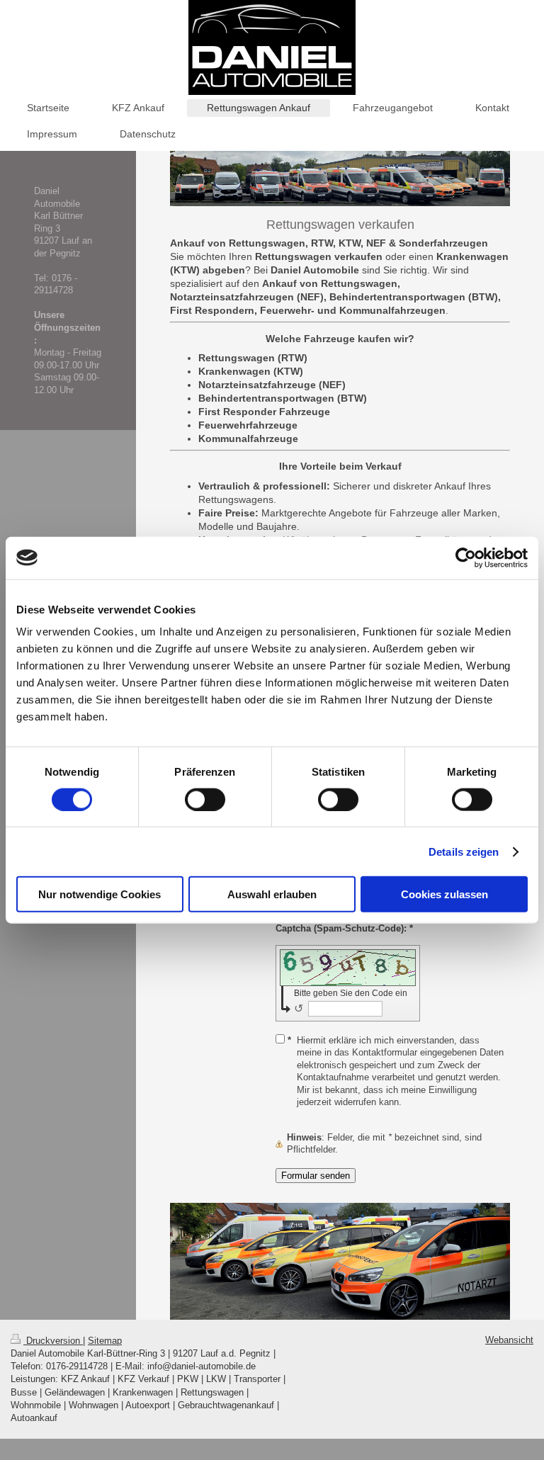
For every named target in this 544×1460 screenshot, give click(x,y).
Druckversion (53, 1340)
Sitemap (105, 1340)
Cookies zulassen (444, 894)
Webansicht (509, 1340)
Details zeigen (464, 851)
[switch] (205, 799)
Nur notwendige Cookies (99, 894)
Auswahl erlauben (272, 894)
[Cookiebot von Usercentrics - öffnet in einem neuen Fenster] (466, 557)
